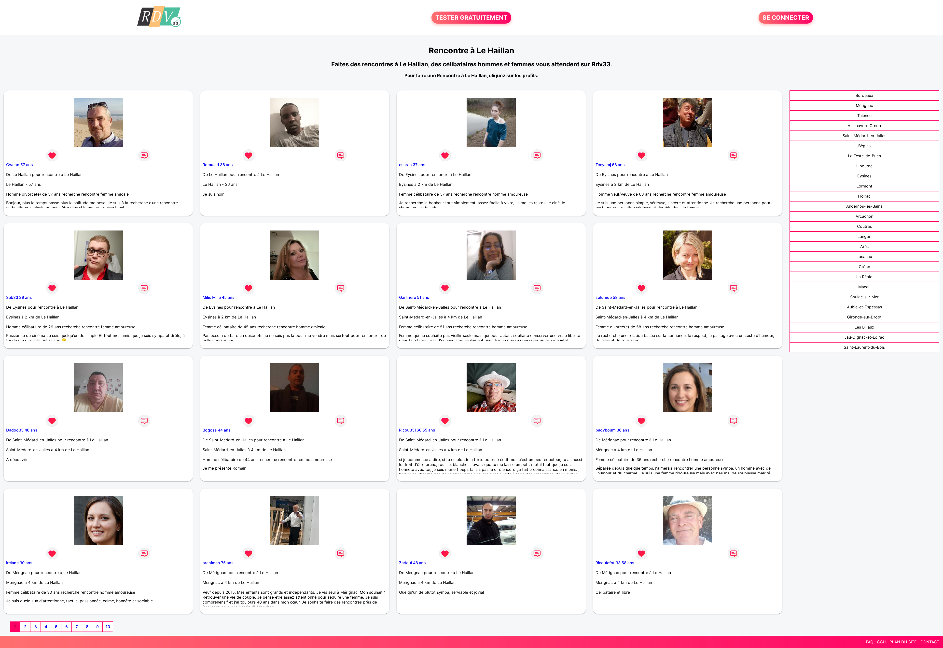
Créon (864, 266)
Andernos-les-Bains (864, 206)
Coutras (864, 226)
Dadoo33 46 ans (21, 430)
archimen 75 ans (218, 562)
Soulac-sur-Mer (864, 296)
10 (108, 626)
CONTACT (929, 641)
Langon (864, 236)
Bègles (864, 145)
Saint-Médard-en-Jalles (864, 135)
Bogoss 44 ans (217, 430)
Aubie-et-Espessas (864, 306)
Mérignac (864, 105)
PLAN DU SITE (903, 641)
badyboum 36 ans (612, 430)
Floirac (864, 196)
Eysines (864, 175)
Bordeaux (864, 95)
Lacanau (864, 256)
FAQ (869, 641)
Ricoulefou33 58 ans (615, 562)
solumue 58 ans (610, 297)
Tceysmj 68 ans (610, 164)
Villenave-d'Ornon (864, 125)
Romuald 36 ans (218, 164)
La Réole (864, 276)
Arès (864, 246)
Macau (864, 286)
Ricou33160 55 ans (417, 430)
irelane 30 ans (19, 562)
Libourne (864, 165)
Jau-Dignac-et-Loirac (864, 337)
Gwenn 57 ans (19, 164)
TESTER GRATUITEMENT (471, 17)
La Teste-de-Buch (864, 155)
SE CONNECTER (786, 17)
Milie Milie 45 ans (219, 297)
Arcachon (864, 216)
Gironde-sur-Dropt (864, 317)
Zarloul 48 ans (412, 562)
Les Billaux (864, 327)
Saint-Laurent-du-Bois (864, 347)
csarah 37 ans (412, 164)
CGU (881, 641)
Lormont (864, 186)
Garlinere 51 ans (414, 297)
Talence (864, 115)
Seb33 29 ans (19, 297)
